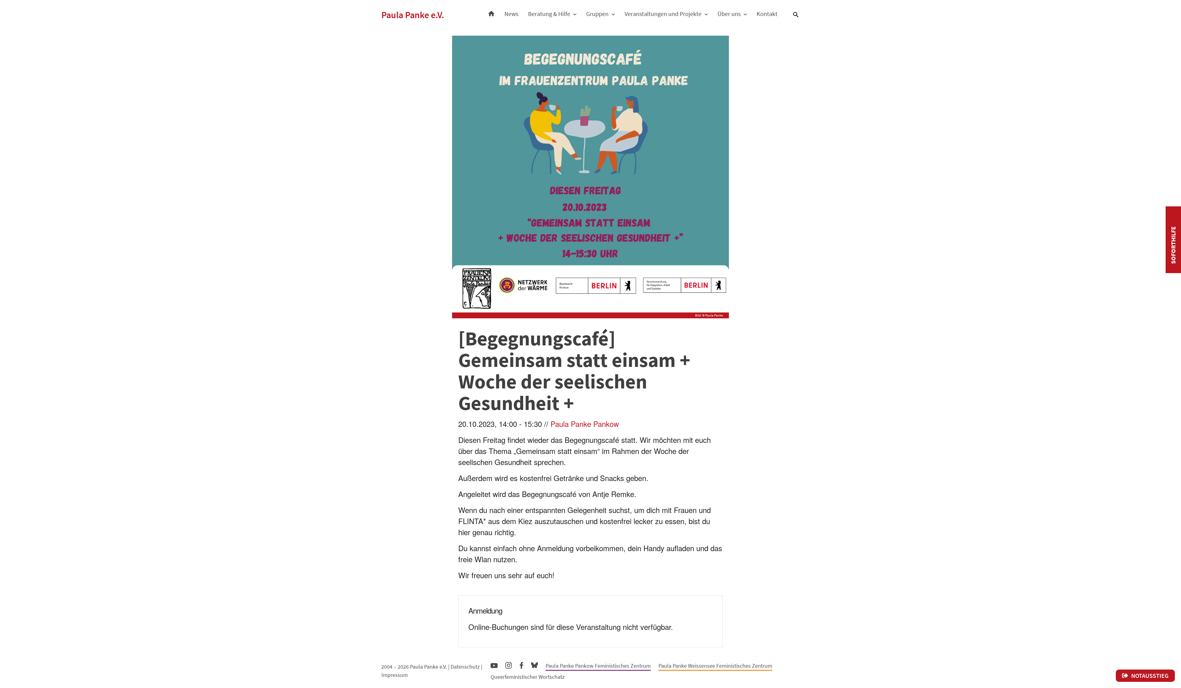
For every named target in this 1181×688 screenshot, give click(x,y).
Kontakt (767, 14)
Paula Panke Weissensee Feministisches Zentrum (715, 665)
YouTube (494, 665)
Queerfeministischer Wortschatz (528, 676)
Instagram (508, 664)
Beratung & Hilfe (549, 14)
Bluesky (534, 665)
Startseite (491, 12)
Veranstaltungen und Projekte (663, 14)
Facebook (521, 664)
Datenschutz (465, 666)
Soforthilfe (1173, 245)
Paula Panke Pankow (585, 423)
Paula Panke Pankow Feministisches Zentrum (598, 665)
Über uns (729, 14)
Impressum (394, 674)
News (511, 14)
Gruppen (597, 14)
